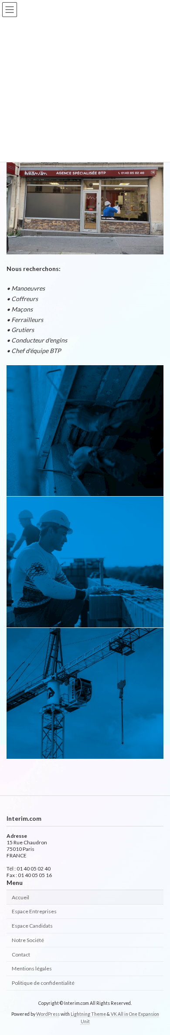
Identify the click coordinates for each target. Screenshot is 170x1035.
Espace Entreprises (34, 911)
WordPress (48, 1013)
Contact (21, 954)
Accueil (20, 897)
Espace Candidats (32, 925)
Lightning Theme (88, 1013)
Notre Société (28, 940)
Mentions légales (32, 968)
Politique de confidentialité (43, 983)
